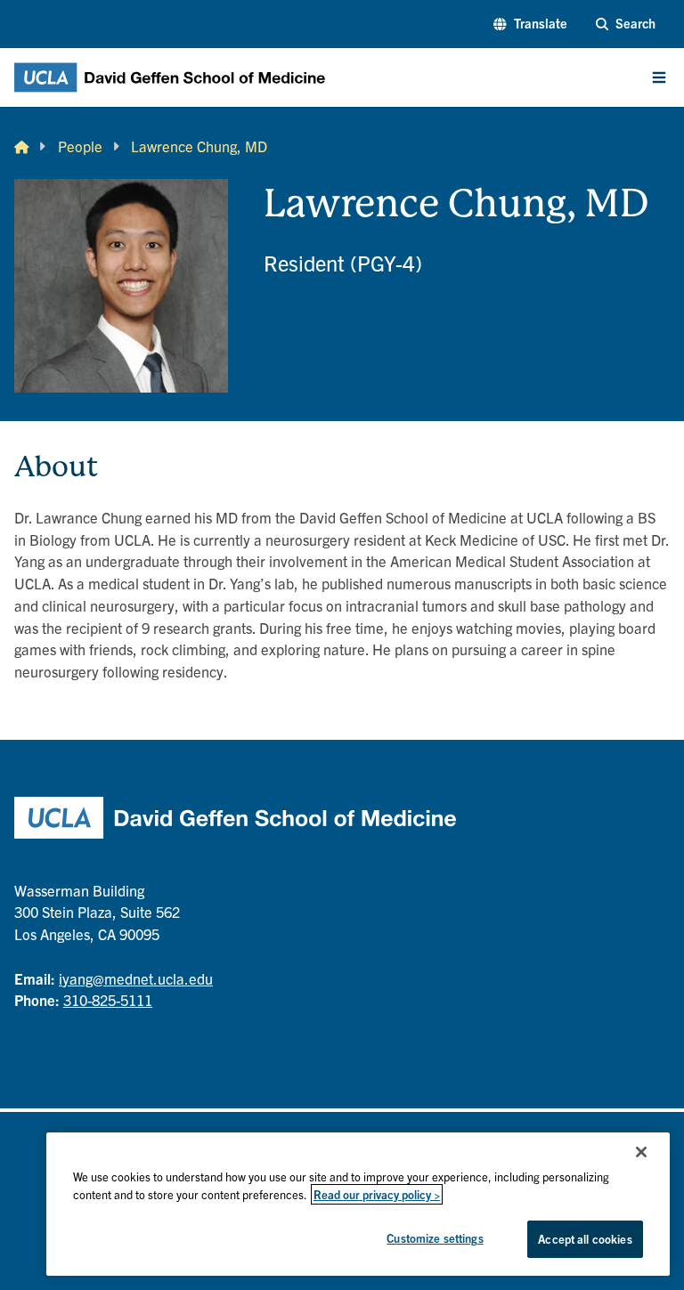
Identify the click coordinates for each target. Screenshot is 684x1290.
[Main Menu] (659, 77)
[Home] (21, 146)
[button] (530, 24)
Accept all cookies (584, 1238)
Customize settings (435, 1237)
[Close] (641, 1152)
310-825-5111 (107, 1000)
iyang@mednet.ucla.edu (136, 978)
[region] (358, 1204)
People (80, 146)
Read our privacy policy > (377, 1194)
